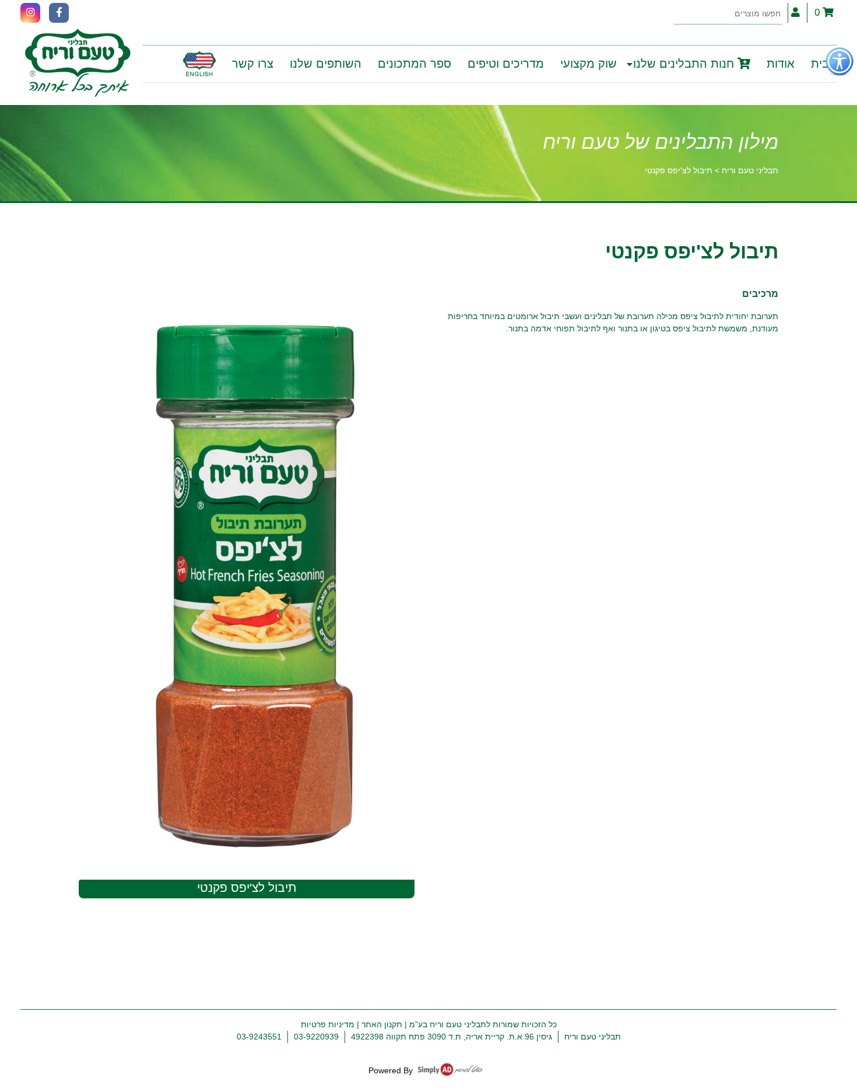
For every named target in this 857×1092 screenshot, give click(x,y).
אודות (781, 63)
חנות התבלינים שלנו (685, 63)
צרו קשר (252, 63)
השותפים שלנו (325, 63)
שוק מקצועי (588, 63)
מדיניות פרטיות (327, 1024)
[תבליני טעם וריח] (77, 64)
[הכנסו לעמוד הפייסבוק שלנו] (59, 13)
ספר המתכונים (414, 63)
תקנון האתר (381, 1024)
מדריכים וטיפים (506, 63)
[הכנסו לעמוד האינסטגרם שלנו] (30, 13)
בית (820, 63)
